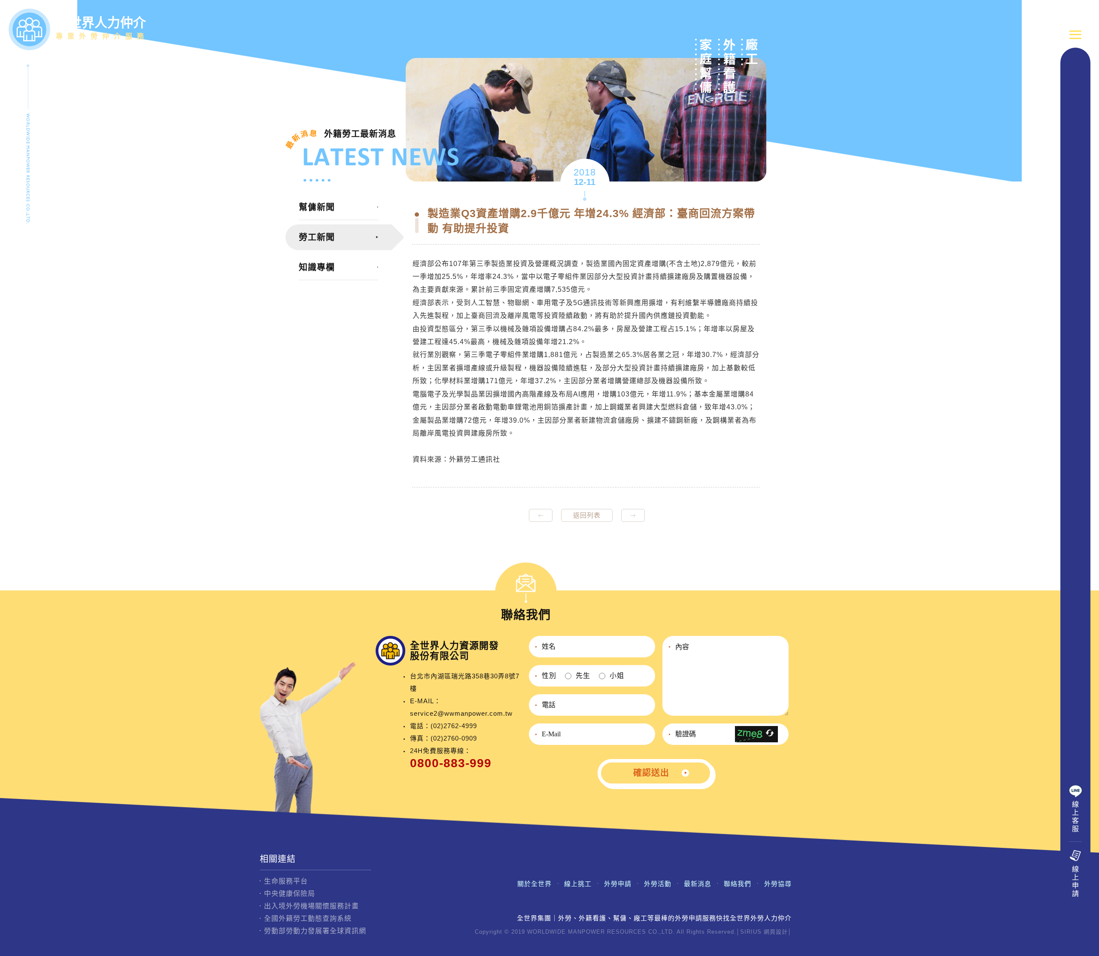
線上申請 (1075, 881)
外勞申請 (617, 883)
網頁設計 (776, 932)
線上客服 (1075, 816)
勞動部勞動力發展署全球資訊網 (315, 931)
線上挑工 (578, 883)
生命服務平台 (286, 881)
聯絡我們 (737, 883)
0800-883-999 (451, 763)
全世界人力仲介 (102, 27)
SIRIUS (751, 932)
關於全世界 (534, 883)
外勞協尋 (778, 883)
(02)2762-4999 (454, 725)
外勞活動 (657, 883)
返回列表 (587, 515)
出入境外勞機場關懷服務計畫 (311, 906)
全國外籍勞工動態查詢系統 (308, 918)
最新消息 (697, 883)
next (633, 515)
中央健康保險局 (289, 893)
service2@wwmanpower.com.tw (461, 713)
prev (541, 515)
